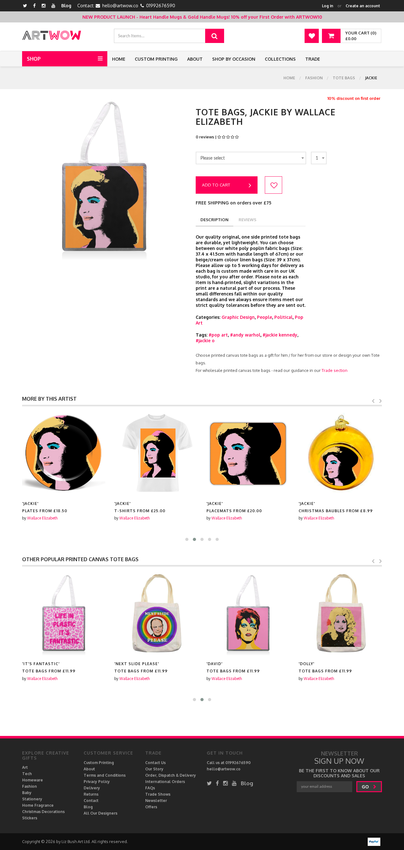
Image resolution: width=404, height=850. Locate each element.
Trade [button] (312, 59)
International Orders (165, 781)
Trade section (335, 370)
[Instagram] (43, 5)
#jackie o (205, 340)
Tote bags (344, 78)
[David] (248, 613)
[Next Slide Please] (156, 613)
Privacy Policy (97, 781)
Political (283, 317)
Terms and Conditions (105, 775)
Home (118, 59)
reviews (247, 219)
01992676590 (160, 5)
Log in (327, 5)
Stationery (32, 799)
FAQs (150, 788)
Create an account (363, 5)
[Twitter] (25, 5)
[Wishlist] (312, 36)
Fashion (314, 78)
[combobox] (251, 158)
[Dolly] (340, 613)
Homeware (32, 780)
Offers (151, 806)
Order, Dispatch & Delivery (170, 775)
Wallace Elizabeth (42, 518)
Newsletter (156, 800)
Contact (91, 800)
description (214, 219)
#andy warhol (245, 334)
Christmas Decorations (43, 811)
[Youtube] (53, 5)
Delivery (92, 788)
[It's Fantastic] (63, 613)
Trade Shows (157, 794)
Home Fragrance (38, 805)
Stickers (29, 818)
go (366, 786)
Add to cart (216, 184)
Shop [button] (34, 59)
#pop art (218, 334)
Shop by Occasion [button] (233, 59)
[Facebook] (34, 5)
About (195, 59)
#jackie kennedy (280, 334)
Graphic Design (238, 317)
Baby (27, 792)
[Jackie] (63, 453)
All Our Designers (100, 813)
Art (25, 767)
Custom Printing (156, 59)
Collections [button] (280, 59)
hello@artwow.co (120, 5)
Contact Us (155, 762)
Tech (27, 773)
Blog (66, 5)
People (264, 317)
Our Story (154, 769)
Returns (91, 794)
